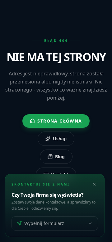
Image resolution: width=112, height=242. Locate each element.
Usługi (60, 138)
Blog (60, 156)
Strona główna (59, 121)
